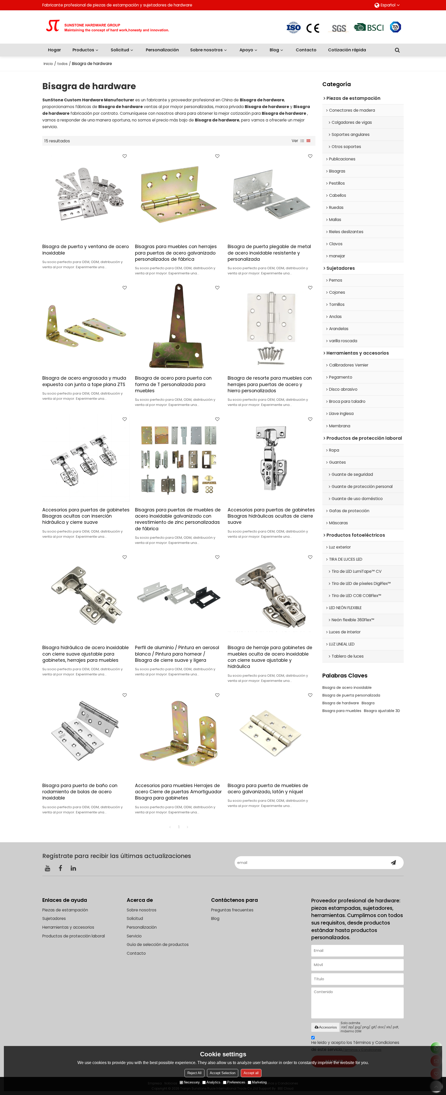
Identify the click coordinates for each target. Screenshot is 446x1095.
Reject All (194, 1073)
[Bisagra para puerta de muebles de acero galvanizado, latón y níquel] (271, 733)
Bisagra (368, 703)
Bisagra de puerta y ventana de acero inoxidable (85, 249)
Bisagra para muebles (341, 710)
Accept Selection (222, 1073)
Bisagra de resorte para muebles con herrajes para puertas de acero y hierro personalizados (270, 384)
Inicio (48, 63)
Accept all (251, 1073)
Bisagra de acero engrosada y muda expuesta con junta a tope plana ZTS (84, 381)
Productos (83, 50)
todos (62, 63)
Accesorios (328, 1027)
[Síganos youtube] (47, 868)
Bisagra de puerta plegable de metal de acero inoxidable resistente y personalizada (269, 252)
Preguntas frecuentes (232, 910)
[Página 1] (170, 827)
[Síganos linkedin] (73, 868)
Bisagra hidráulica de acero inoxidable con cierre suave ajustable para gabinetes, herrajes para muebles (85, 653)
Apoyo (246, 50)
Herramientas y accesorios (68, 927)
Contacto (306, 50)
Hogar (54, 50)
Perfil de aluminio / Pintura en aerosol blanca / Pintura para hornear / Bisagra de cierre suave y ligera (177, 653)
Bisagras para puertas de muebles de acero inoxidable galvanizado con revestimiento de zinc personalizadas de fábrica (178, 519)
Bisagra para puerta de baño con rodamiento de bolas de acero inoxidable (79, 791)
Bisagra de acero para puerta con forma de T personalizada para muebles (173, 384)
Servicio (134, 936)
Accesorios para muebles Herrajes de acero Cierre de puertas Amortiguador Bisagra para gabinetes (178, 791)
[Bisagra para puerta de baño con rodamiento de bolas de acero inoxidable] (86, 733)
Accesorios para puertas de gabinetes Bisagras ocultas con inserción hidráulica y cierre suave (86, 516)
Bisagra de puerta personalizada (351, 695)
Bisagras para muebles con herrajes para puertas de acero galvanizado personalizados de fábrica (176, 252)
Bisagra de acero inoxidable (347, 687)
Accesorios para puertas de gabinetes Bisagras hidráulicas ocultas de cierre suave (271, 516)
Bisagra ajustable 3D (382, 710)
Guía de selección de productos (158, 944)
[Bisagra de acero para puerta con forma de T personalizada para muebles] (178, 326)
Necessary (192, 1082)
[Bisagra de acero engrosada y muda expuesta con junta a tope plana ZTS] (86, 326)
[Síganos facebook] (60, 868)
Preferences (236, 1082)
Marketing (259, 1082)
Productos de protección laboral (73, 936)
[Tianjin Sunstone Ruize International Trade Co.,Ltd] (113, 26)
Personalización (162, 50)
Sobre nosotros (206, 50)
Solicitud (120, 50)
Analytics (213, 1082)
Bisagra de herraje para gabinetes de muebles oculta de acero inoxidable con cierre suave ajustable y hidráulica (270, 656)
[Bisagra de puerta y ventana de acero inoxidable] (86, 194)
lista (302, 140)
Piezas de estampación (65, 910)
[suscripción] (393, 862)
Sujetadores (54, 918)
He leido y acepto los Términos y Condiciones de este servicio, (355, 1046)
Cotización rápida (347, 50)
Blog (274, 50)
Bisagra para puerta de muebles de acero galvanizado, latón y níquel (268, 788)
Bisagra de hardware (340, 703)
